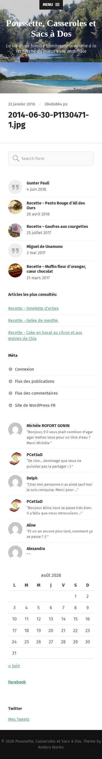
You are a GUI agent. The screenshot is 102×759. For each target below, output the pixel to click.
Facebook (17, 682)
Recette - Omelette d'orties (33, 308)
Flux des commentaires (36, 393)
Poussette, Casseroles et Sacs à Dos (51, 28)
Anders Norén (50, 747)
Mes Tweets (18, 719)
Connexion (24, 369)
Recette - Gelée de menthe (33, 320)
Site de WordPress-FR (35, 405)
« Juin (14, 665)
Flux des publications (34, 381)
